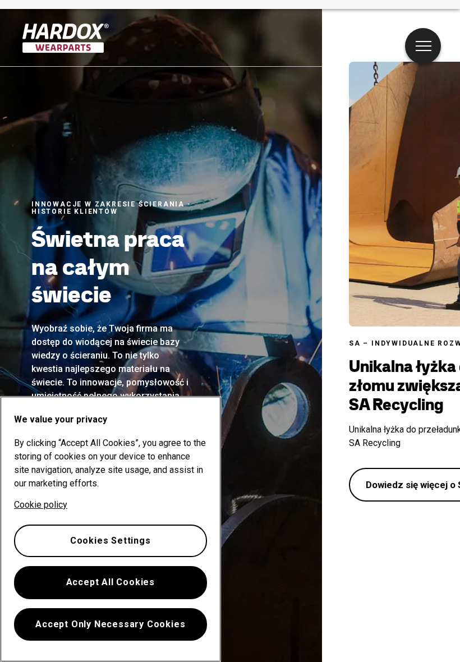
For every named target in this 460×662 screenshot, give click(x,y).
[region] (110, 529)
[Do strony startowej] (65, 38)
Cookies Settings (110, 540)
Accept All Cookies (110, 582)
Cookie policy (40, 504)
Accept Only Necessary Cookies (110, 624)
